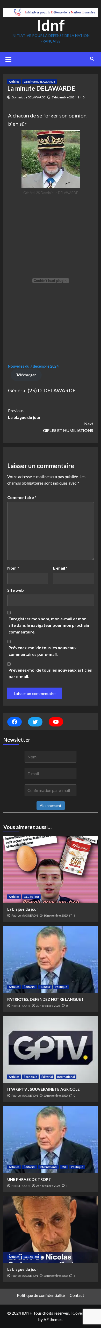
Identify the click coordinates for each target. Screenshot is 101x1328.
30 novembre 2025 (56, 915)
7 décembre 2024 (64, 97)
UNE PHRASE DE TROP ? (29, 1179)
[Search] (92, 58)
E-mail (60, 567)
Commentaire (22, 497)
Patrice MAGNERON (24, 915)
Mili (64, 1167)
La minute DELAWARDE (39, 81)
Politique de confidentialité (41, 1295)
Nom (13, 567)
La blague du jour (24, 414)
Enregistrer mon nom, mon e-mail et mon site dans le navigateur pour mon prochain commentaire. (49, 625)
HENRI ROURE (20, 1006)
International (66, 1076)
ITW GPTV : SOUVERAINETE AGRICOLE (43, 1089)
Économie (30, 1076)
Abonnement (50, 805)
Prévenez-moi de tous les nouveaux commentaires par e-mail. (43, 651)
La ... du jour (31, 896)
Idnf (51, 25)
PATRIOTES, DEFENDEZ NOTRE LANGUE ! (45, 999)
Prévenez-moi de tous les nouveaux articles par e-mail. (50, 673)
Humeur (45, 986)
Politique (61, 986)
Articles (14, 81)
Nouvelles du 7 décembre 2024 (33, 366)
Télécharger (26, 375)
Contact (77, 1295)
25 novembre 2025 (56, 1095)
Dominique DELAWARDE (29, 97)
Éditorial (29, 986)
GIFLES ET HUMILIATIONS (68, 427)
